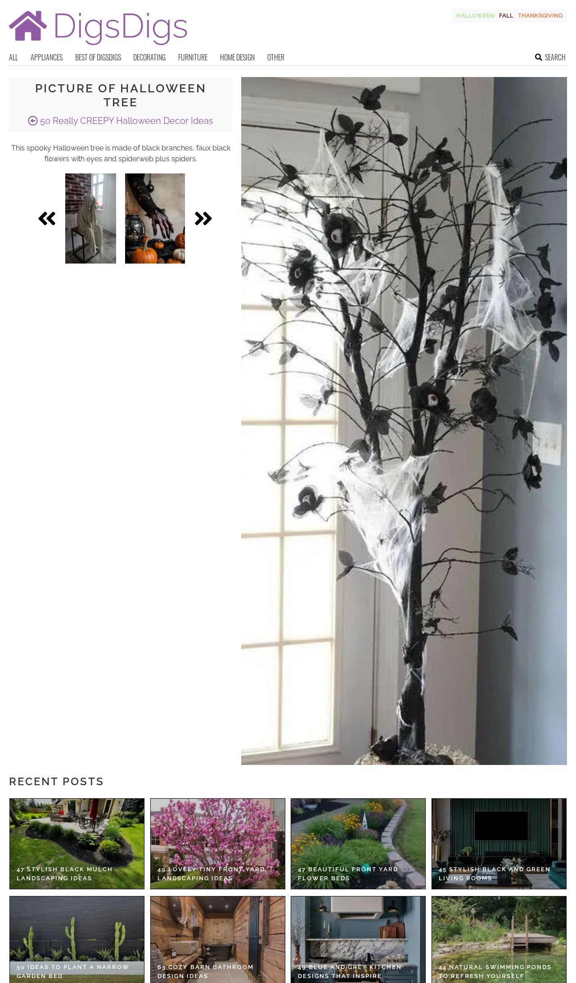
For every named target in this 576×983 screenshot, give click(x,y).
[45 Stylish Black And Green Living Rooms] (499, 844)
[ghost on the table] (91, 218)
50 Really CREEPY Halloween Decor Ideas (125, 120)
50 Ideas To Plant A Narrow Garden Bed (73, 971)
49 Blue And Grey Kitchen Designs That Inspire (350, 971)
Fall (506, 15)
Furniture (192, 57)
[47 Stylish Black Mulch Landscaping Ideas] (77, 844)
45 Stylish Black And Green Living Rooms (495, 874)
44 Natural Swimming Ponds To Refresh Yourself (495, 971)
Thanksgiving (540, 15)
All (13, 57)
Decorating (149, 57)
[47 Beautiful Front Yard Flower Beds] (358, 844)
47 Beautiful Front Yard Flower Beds (348, 874)
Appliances (47, 57)
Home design (237, 57)
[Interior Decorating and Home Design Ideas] (98, 46)
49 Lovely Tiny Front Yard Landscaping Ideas (211, 874)
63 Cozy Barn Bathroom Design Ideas (206, 971)
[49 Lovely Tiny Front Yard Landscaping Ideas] (218, 844)
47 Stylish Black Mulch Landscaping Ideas (65, 874)
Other (275, 57)
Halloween (475, 15)
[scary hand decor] (155, 218)
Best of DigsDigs (98, 57)
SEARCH (555, 57)
